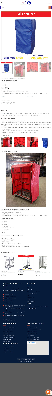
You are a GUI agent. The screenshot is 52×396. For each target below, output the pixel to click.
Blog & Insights (30, 289)
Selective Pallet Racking (8, 329)
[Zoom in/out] (5, 364)
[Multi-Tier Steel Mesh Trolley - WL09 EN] (43, 263)
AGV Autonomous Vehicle (8, 353)
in (10, 319)
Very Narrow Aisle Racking (8, 337)
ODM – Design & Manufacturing (33, 337)
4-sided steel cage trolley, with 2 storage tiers (8, 273)
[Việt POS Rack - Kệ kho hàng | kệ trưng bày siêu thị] (26, 3)
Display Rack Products (31, 333)
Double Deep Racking (7, 331)
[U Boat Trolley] (26, 263)
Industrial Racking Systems (9, 327)
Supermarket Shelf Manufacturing (34, 329)
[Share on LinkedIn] (13, 103)
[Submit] (50, 7)
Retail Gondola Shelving (32, 327)
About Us (29, 287)
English (48, 2)
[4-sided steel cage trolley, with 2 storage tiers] (9, 263)
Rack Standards (30, 297)
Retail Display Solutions (32, 293)
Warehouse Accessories (10, 78)
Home (2, 78)
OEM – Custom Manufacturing (33, 339)
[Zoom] (2, 60)
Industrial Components (31, 331)
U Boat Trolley (21, 272)
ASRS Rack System (7, 348)
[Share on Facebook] (4, 103)
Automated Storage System (9, 346)
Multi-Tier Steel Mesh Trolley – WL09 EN (42, 273)
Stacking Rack (6, 333)
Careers (28, 299)
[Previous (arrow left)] (1, 370)
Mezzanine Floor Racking (8, 335)
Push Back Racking (7, 341)
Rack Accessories (30, 335)
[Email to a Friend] (9, 103)
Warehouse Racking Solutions (33, 291)
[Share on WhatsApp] (2, 103)
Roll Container (21, 78)
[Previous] (3, 36)
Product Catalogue (31, 301)
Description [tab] (4, 110)
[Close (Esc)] (1, 364)
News (28, 295)
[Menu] (1, 2)
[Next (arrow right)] (5, 370)
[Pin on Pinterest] (11, 103)
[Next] (48, 36)
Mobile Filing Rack (7, 339)
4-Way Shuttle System (8, 351)
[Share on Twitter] (7, 103)
